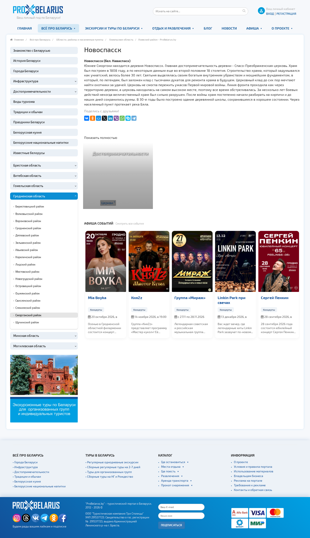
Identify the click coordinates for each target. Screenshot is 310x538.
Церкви (108, 203)
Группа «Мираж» (232, 297)
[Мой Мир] (98, 118)
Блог (208, 28)
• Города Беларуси (25, 462)
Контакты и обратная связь (253, 490)
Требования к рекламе (250, 485)
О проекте (280, 28)
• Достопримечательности (31, 472)
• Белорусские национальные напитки (39, 486)
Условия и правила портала (253, 466)
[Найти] (244, 10)
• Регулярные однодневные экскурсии (111, 462)
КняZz (179, 297)
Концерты (95, 309)
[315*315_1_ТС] (44, 388)
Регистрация (286, 13)
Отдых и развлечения (171, 28)
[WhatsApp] (122, 118)
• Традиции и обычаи (27, 476)
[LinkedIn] (110, 118)
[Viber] (116, 118)
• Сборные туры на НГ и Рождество (109, 476)
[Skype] (128, 118)
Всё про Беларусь (56, 28)
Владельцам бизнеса (248, 476)
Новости (229, 28)
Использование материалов (253, 471)
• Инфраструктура (25, 467)
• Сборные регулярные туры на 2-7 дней (112, 467)
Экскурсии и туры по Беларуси (112, 28)
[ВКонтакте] (86, 118)
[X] (104, 118)
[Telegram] (133, 118)
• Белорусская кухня (27, 481)
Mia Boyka (140, 297)
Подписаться (171, 525)
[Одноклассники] (92, 118)
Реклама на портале (248, 480)
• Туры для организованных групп (108, 472)
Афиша (252, 28)
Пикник (94, 297)
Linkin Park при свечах (274, 300)
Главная (24, 28)
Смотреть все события (130, 223)
